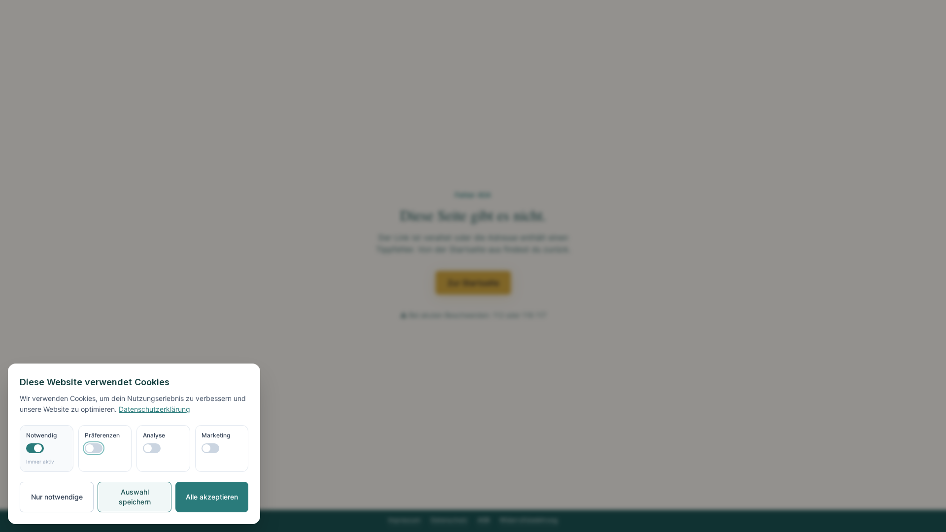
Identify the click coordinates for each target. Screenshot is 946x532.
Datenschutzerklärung (154, 409)
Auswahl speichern (135, 497)
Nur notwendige (57, 497)
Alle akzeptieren (212, 497)
